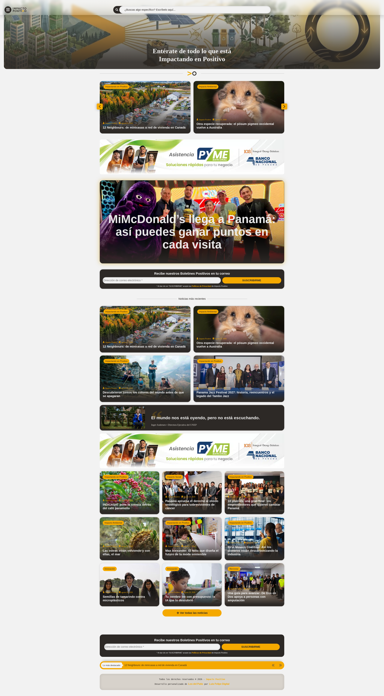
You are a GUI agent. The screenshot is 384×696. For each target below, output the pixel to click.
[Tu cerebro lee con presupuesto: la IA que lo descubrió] (192, 584)
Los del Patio (195, 684)
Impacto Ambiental (208, 311)
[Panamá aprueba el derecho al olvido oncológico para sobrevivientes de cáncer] (192, 492)
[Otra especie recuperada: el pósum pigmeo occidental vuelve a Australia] (239, 329)
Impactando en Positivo (116, 86)
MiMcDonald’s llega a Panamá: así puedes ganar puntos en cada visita (192, 232)
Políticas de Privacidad (201, 286)
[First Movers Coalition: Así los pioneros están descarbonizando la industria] (254, 538)
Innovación (110, 569)
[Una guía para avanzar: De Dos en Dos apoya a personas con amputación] (254, 584)
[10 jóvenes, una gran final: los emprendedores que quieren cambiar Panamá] (254, 492)
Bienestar (234, 569)
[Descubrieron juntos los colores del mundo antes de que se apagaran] (145, 379)
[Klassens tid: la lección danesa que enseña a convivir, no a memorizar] (145, 107)
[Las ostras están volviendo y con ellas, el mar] (129, 538)
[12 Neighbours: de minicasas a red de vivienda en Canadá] (145, 329)
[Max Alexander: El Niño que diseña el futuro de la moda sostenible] (192, 538)
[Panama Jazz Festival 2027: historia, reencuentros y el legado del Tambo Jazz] (239, 379)
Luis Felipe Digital (219, 684)
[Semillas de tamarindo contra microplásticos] (129, 584)
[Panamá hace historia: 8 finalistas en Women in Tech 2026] (239, 107)
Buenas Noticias (206, 86)
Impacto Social (174, 477)
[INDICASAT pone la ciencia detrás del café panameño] (129, 492)
